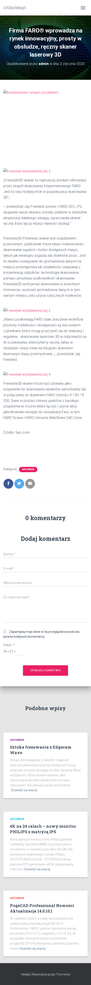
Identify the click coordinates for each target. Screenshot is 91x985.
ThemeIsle (63, 974)
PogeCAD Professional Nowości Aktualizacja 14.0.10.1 (42, 908)
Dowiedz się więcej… (25, 790)
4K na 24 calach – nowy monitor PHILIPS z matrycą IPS (43, 828)
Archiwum (28, 469)
